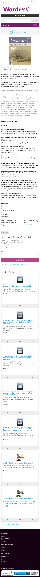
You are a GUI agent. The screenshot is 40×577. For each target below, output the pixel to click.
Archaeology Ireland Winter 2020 (14, 33)
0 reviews (14, 264)
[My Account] (28, 2)
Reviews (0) (25, 70)
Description (7, 70)
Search (11, 31)
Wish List (3, 560)
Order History (4, 558)
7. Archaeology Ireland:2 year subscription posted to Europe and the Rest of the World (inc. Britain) (18, 357)
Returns (3, 549)
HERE (30, 225)
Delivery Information (5, 538)
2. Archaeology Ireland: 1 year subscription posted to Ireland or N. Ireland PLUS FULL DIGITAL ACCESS (18, 393)
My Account (3, 556)
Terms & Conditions (5, 542)
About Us (3, 536)
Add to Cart (20, 260)
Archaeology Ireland (12, 524)
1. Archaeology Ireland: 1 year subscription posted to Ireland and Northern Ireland (18, 285)
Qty (2, 251)
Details (16, 70)
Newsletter (3, 562)
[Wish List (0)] (31, 2)
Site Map (3, 551)
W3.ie (12, 568)
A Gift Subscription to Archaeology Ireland (18, 463)
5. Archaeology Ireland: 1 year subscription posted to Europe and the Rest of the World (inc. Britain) (18, 322)
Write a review (23, 264)
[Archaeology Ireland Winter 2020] (20, 51)
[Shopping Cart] (34, 2)
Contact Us (3, 547)
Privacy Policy (4, 540)
